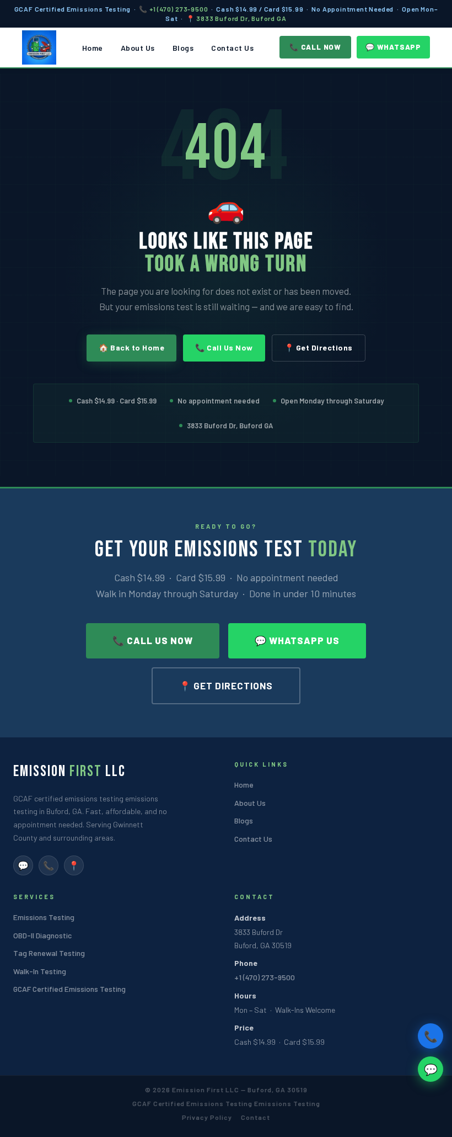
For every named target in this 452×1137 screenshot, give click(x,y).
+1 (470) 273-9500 (264, 977)
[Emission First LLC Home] (39, 47)
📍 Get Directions (318, 347)
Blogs (183, 47)
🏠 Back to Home (131, 347)
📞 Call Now (315, 46)
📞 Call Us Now (224, 347)
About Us (138, 47)
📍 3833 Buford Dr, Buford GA (236, 18)
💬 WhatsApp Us (297, 640)
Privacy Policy (207, 1117)
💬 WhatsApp (393, 46)
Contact (255, 1117)
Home (92, 47)
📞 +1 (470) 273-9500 (173, 9)
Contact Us (232, 47)
